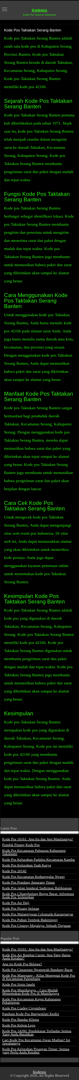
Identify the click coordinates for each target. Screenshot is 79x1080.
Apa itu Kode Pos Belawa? (22, 964)
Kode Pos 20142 (14, 871)
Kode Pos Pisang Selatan (20, 908)
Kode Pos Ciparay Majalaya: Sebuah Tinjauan (36, 925)
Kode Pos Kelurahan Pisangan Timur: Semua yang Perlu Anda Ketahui (35, 1050)
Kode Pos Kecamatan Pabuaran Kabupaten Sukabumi (34, 852)
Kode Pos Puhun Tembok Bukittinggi (30, 920)
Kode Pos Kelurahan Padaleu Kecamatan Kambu (38, 859)
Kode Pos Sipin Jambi (18, 984)
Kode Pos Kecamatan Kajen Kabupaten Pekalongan (31, 1000)
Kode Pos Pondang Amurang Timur (28, 882)
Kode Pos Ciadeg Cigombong (24, 1008)
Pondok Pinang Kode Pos (21, 845)
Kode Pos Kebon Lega (18, 1025)
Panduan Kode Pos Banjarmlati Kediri (30, 1014)
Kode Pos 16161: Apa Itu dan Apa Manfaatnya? (37, 839)
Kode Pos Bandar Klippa (20, 1019)
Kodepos (39, 10)
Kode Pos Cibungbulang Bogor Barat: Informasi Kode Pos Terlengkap (38, 895)
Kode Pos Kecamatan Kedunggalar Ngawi (33, 877)
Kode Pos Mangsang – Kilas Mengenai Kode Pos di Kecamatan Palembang (38, 977)
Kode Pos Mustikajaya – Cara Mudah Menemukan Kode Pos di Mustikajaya (30, 991)
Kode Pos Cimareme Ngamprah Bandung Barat (37, 970)
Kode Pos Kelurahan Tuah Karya (26, 865)
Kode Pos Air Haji (15, 903)
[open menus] (4, 10)
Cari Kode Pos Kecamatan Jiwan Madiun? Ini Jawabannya (36, 1041)
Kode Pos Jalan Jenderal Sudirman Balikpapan (37, 888)
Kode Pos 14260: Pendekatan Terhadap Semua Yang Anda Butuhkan (36, 1032)
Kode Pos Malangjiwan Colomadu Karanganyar (37, 914)
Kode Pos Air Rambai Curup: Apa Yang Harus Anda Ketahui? (36, 956)
